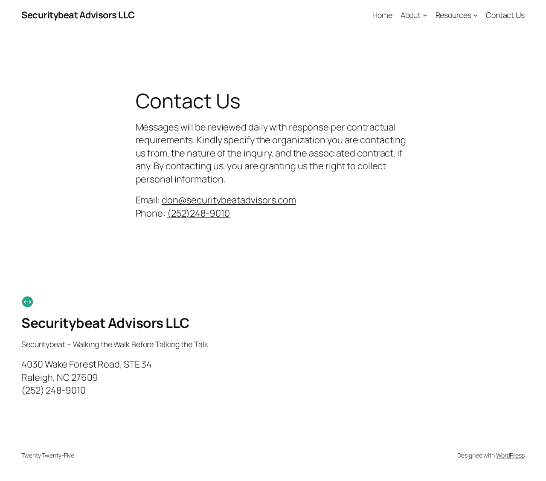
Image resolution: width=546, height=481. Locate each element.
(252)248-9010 (198, 213)
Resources (453, 15)
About (411, 15)
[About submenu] (425, 15)
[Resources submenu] (475, 15)
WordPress (510, 455)
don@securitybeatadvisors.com (229, 200)
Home (382, 15)
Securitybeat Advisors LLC (78, 15)
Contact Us (505, 15)
